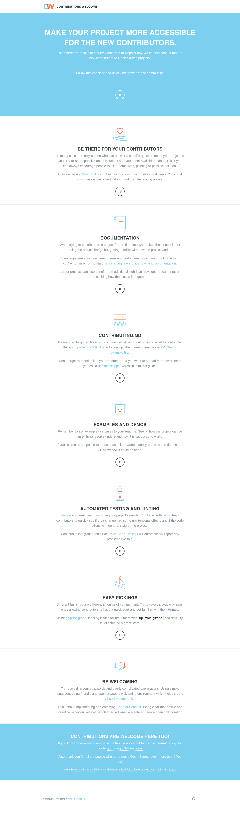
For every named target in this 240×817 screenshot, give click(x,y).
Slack (98, 174)
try (115, 756)
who (109, 756)
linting (167, 515)
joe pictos (151, 769)
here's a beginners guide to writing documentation (140, 263)
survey (101, 53)
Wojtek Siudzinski (76, 798)
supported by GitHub (87, 347)
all (87, 756)
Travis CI (114, 534)
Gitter (85, 174)
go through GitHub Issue (125, 748)
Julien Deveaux (166, 769)
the (92, 756)
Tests (64, 515)
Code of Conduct (129, 707)
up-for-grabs (77, 618)
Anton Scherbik (84, 769)
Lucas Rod (119, 769)
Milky (110, 769)
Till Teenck (100, 769)
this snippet (112, 366)
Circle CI (132, 534)
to (119, 756)
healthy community (120, 698)
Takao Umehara (136, 769)
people (100, 756)
